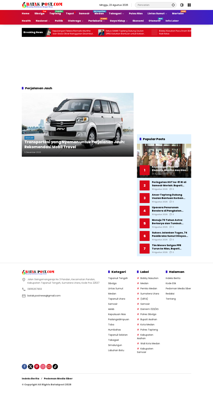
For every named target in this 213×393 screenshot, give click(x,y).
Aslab (111, 309)
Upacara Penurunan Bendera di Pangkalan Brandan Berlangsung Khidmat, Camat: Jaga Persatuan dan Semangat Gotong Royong (169, 209)
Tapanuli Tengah (118, 278)
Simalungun (115, 345)
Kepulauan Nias (117, 314)
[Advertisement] (106, 61)
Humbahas (114, 329)
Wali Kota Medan (150, 343)
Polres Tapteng (149, 329)
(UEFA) (144, 298)
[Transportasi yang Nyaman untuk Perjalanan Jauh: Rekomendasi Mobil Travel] (78, 125)
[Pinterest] (36, 366)
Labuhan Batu (116, 350)
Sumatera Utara (149, 293)
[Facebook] (24, 366)
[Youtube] (49, 366)
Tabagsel (113, 340)
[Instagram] (43, 366)
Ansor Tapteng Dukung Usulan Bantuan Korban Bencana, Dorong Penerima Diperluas (170, 196)
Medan (112, 293)
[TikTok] (55, 366)
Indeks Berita (173, 278)
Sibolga (112, 283)
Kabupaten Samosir (145, 350)
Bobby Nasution (149, 278)
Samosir (112, 304)
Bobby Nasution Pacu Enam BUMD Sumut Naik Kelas (171, 32)
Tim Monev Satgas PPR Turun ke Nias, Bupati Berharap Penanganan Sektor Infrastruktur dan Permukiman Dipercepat (168, 247)
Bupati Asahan (148, 319)
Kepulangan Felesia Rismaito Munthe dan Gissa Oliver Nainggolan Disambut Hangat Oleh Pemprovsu (64, 32)
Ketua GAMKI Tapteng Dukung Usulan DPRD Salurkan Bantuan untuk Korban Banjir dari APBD (116, 32)
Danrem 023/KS (149, 309)
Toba (111, 324)
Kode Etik (171, 283)
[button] (173, 5)
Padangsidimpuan (118, 319)
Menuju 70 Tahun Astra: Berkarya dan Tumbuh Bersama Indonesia (167, 222)
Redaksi (170, 293)
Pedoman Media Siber (178, 288)
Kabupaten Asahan (145, 336)
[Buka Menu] (189, 5)
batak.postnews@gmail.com (44, 295)
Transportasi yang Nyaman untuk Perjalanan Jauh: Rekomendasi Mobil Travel (74, 145)
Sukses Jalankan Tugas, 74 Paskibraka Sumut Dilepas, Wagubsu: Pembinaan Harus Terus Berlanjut (169, 234)
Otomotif (29, 137)
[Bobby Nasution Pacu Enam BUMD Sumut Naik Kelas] (146, 32)
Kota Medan (147, 324)
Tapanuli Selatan (118, 335)
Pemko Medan (148, 288)
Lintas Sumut (115, 288)
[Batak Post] (42, 4)
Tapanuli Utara (116, 298)
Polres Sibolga (148, 314)
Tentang (171, 298)
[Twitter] (30, 366)
